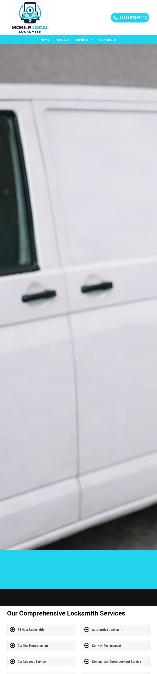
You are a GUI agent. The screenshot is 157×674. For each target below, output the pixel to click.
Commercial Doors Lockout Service (116, 662)
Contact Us (107, 40)
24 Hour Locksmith (31, 630)
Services (81, 40)
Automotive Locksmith (107, 630)
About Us (62, 40)
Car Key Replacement (106, 646)
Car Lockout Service (32, 662)
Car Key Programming (33, 646)
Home (45, 40)
